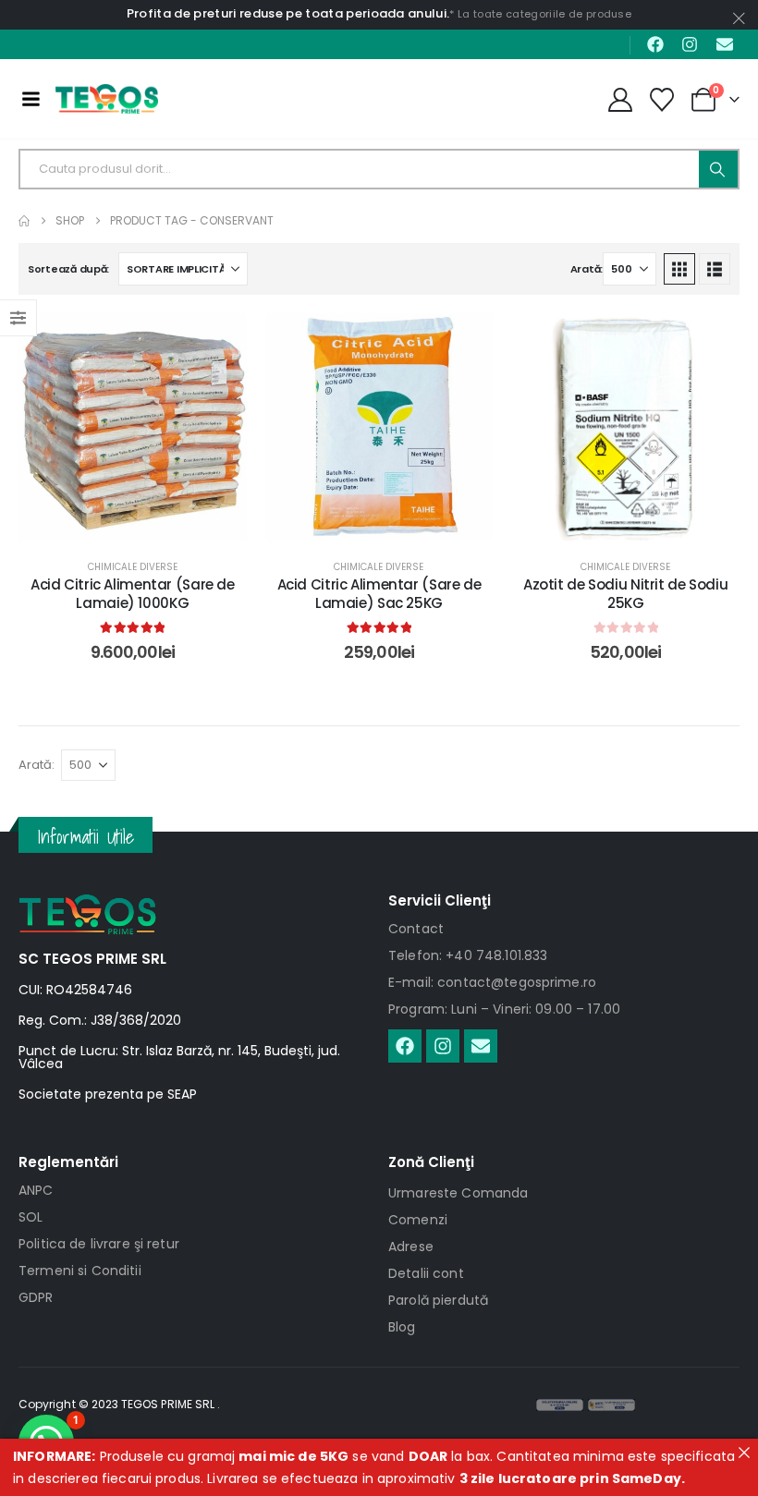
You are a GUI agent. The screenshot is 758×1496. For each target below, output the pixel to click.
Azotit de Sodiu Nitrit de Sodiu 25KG (625, 594)
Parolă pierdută (438, 1300)
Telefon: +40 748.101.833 (467, 955)
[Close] (744, 1452)
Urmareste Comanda (458, 1193)
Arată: (586, 268)
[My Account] (619, 100)
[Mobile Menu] (30, 99)
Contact (416, 928)
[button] (679, 269)
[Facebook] (655, 44)
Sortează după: (68, 268)
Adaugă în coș (147, 522)
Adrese (411, 1246)
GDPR (36, 1297)
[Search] (718, 169)
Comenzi (417, 1219)
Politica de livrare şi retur (98, 1244)
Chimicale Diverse (132, 567)
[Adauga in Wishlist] (219, 341)
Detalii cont (426, 1273)
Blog (402, 1327)
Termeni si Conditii (79, 1270)
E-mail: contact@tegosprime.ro (492, 982)
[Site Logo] (106, 99)
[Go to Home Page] (24, 221)
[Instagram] (689, 44)
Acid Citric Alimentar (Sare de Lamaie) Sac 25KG (379, 594)
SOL (30, 1217)
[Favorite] (662, 100)
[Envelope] (725, 44)
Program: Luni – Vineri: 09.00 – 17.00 (504, 1009)
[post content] (132, 427)
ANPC (36, 1190)
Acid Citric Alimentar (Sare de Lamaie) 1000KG (133, 594)
